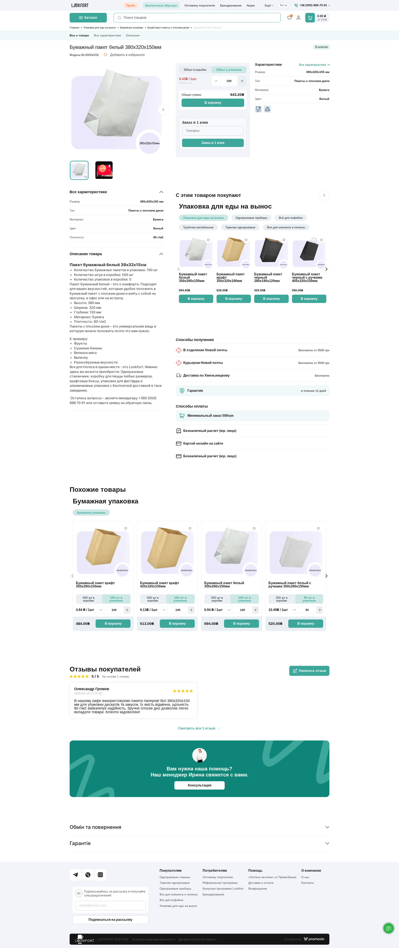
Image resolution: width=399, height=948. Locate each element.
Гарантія (80, 843)
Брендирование (231, 5)
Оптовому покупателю (200, 5)
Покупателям (171, 870)
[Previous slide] (179, 269)
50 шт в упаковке (309, 599)
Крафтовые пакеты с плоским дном (168, 27)
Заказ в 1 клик (212, 143)
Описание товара (86, 254)
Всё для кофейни (291, 217)
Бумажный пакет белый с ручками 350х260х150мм (289, 584)
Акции (251, 5)
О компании (311, 870)
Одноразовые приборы (251, 217)
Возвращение (257, 888)
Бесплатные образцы (161, 5)
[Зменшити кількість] (215, 81)
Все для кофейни (171, 900)
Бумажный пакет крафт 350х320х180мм (231, 278)
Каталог (90, 17)
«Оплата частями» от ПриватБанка (272, 877)
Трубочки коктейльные (198, 227)
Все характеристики (107, 35)
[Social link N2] (88, 875)
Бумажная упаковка (131, 27)
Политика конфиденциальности (153, 939)
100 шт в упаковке (116, 599)
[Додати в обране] (208, 240)
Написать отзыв (312, 670)
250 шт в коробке (281, 599)
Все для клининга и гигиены (286, 227)
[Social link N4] (100, 875)
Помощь (255, 870)
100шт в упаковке (229, 69)
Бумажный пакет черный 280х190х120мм (268, 278)
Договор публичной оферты (197, 939)
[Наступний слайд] (324, 195)
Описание (133, 35)
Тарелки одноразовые (240, 227)
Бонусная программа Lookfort (223, 888)
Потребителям (215, 870)
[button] (79, 170)
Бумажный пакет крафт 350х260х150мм (95, 584)
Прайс (130, 5)
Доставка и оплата (260, 882)
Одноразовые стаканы (175, 877)
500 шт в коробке (88, 599)
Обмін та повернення (95, 827)
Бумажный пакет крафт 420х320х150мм (159, 584)
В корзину (212, 102)
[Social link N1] (75, 875)
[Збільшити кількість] (242, 81)
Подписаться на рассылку (110, 919)
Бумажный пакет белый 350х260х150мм (193, 278)
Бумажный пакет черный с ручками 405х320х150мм (307, 278)
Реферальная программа (220, 882)
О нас (305, 877)
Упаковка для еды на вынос (100, 27)
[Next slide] (163, 110)
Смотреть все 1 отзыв (196, 728)
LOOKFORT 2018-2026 (113, 939)
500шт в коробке (195, 69)
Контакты (307, 882)
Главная (74, 27)
